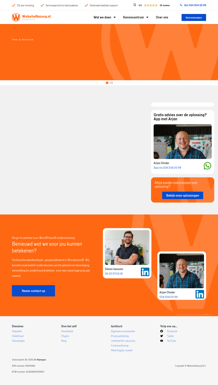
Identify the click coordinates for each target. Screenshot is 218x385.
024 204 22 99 (168, 297)
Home (15, 39)
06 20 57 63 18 (114, 273)
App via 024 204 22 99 (167, 167)
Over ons (162, 17)
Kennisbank (28, 39)
